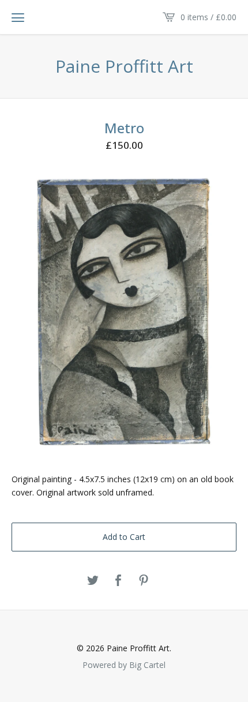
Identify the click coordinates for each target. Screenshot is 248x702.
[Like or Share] (118, 581)
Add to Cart (124, 536)
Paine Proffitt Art (124, 66)
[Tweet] (93, 581)
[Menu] (18, 17)
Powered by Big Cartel (124, 664)
